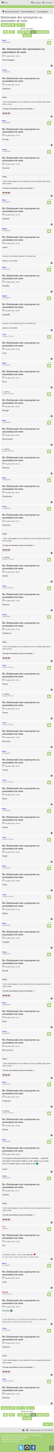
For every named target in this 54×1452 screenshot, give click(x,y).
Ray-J (4, 40)
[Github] (27, 1447)
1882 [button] (40, 32)
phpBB (14, 1435)
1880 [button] (27, 32)
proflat (7, 1439)
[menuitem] (5, 2)
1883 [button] (46, 32)
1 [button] (13, 32)
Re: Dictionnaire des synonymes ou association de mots (23, 51)
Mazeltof (17, 1439)
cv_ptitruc (6, 392)
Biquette (5, 1292)
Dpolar (4, 229)
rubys (4, 334)
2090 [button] (25, 35)
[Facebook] (33, 1447)
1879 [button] (20, 32)
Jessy (4, 70)
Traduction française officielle (12, 1437)
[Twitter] (21, 1447)
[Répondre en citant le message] (49, 43)
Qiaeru (26, 1437)
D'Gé (4, 1227)
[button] (5, 32)
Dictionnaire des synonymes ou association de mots (21, 19)
